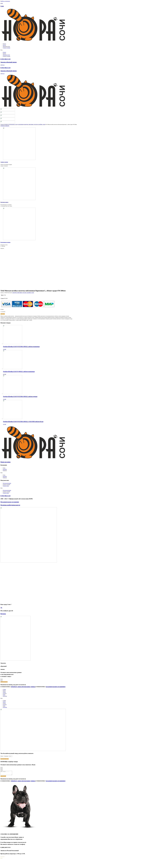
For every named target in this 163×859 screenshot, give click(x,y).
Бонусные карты (4, 202)
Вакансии (5, 470)
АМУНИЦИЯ (20, 124)
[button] (37, 50)
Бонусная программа (7, 483)
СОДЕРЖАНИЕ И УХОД (13, 124)
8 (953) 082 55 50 (5, 59)
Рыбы (4, 694)
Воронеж (3, 613)
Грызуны (4, 693)
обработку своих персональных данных (23, 686)
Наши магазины (5, 462)
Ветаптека (5, 696)
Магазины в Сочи (6, 46)
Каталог (4, 43)
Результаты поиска (4, 758)
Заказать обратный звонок (9, 62)
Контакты (5, 469)
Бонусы (4, 45)
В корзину (2, 313)
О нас (4, 467)
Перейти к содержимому (5, 1)
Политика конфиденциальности (10, 505)
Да (1, 607)
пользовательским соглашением (55, 686)
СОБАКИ (6, 124)
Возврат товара (6, 485)
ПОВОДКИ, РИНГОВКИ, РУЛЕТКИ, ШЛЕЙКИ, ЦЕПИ (34, 124)
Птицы (4, 692)
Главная (2, 124)
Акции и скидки (4, 162)
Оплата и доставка (6, 47)
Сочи (2, 6)
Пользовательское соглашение (10, 502)
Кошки (4, 690)
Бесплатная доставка (5, 242)
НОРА (2, 3)
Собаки (4, 689)
